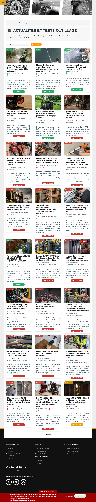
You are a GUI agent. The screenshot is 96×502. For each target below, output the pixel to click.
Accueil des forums (43, 449)
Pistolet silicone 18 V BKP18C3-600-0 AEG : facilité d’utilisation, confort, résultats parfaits (18, 207)
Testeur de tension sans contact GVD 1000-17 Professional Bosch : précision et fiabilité (18, 353)
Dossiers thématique (72, 451)
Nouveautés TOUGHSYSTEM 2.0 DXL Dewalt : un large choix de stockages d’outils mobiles (48, 258)
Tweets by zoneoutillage (13, 471)
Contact (10, 449)
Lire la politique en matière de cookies (22, 501)
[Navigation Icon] (3, 3)
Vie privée (11, 456)
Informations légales (14, 453)
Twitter (16, 482)
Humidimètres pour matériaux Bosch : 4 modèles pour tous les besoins (47, 353)
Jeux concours (70, 453)
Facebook (9, 482)
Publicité (10, 458)
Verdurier (40, 463)
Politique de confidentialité (48, 491)
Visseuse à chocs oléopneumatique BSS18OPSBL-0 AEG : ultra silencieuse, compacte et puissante (46, 209)
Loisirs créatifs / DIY (72, 449)
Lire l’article (18, 91)
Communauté (41, 453)
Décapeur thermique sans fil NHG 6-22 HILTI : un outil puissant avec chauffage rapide (77, 258)
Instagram (23, 482)
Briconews (40, 461)
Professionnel (41, 451)
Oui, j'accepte (69, 496)
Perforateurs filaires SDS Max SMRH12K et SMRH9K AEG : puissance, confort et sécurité (47, 160)
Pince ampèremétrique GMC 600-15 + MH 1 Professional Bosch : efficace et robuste (17, 307)
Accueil (10, 23)
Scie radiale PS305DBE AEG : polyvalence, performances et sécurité (17, 114)
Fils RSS (10, 451)
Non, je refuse (80, 496)
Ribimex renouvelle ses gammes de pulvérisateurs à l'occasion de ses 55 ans (76, 67)
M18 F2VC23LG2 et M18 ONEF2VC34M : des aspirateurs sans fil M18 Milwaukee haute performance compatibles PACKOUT (47, 402)
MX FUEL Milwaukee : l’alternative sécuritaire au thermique (45, 307)
